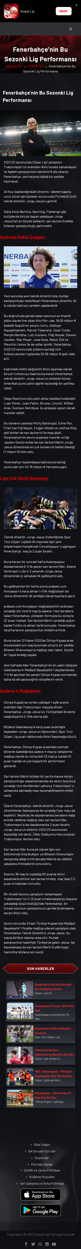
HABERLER (35, 66)
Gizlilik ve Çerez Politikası (42, 1170)
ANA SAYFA (13, 66)
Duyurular (42, 1158)
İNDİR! (64, 11)
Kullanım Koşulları (42, 1177)
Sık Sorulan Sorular (42, 1151)
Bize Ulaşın (42, 1144)
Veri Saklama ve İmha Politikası (42, 1183)
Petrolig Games (42, 1164)
